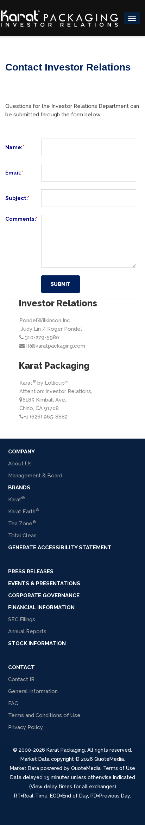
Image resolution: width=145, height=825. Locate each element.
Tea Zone (22, 523)
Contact (21, 667)
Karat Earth (23, 511)
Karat (16, 499)
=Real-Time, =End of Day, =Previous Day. (72, 796)
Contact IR (21, 679)
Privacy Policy (25, 727)
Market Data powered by (40, 768)
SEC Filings (21, 619)
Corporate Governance (44, 595)
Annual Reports (27, 631)
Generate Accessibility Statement (60, 547)
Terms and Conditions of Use (44, 715)
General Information (33, 691)
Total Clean (22, 535)
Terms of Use (119, 768)
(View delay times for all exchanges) (72, 786)
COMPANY (21, 451)
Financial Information (41, 607)
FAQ (13, 703)
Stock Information (37, 643)
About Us (20, 463)
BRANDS (19, 487)
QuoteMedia (108, 759)
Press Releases (30, 571)
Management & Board (35, 475)
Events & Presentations (44, 583)
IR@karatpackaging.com (55, 346)
